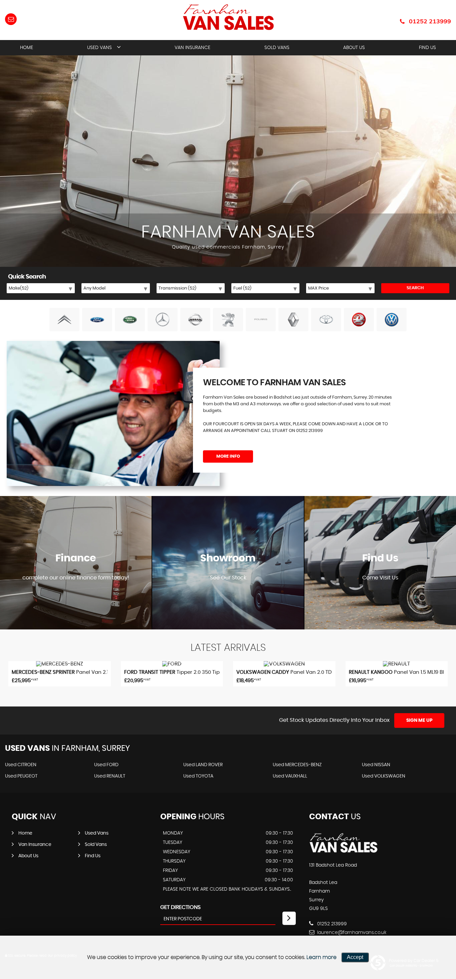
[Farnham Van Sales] (343, 851)
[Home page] (228, 17)
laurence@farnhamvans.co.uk (351, 932)
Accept (355, 957)
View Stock (228, 597)
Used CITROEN (20, 765)
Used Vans (99, 47)
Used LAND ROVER (203, 765)
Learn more (321, 957)
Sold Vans (276, 47)
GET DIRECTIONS (180, 907)
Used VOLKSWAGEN (383, 776)
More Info (228, 456)
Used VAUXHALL (290, 776)
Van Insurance (192, 47)
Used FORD (106, 765)
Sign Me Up (419, 720)
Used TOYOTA (198, 776)
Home (26, 47)
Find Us (427, 47)
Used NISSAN (376, 765)
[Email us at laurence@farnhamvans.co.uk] (11, 19)
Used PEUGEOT (21, 776)
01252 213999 (430, 21)
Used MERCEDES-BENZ (297, 765)
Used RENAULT (109, 776)
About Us (354, 47)
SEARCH (415, 288)
